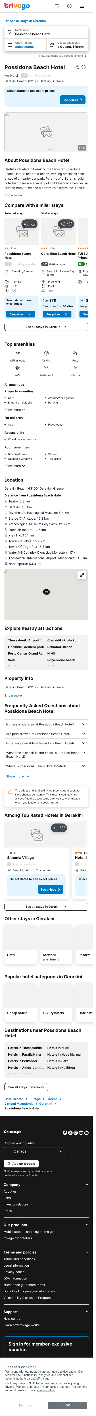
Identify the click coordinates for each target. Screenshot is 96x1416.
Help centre (12, 1318)
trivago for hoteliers (18, 1238)
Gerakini (45, 1103)
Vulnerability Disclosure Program (27, 1298)
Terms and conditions (19, 1259)
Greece (51, 1099)
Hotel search (14, 1099)
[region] (46, 132)
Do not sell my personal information (29, 1291)
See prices (70, 100)
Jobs (7, 1198)
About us (10, 1191)
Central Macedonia (18, 1103)
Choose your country (19, 1143)
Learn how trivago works (22, 1325)
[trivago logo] (17, 6)
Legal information (16, 1265)
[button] (46, 32)
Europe (35, 1099)
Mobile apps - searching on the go (29, 1231)
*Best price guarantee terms (24, 1285)
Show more (13, 195)
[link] (57, 6)
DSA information (15, 1278)
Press (8, 1211)
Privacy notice (14, 1272)
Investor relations (16, 1204)
